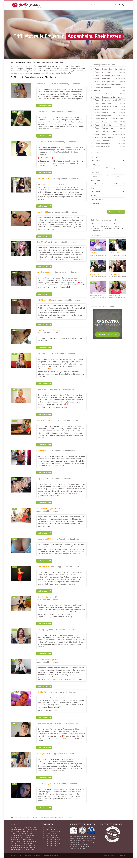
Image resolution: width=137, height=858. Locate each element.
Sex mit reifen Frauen (52, 837)
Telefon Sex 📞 (119, 5)
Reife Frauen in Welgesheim (108, 116)
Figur (92, 188)
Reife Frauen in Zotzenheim (108, 140)
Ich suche (94, 157)
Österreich (23, 831)
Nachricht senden (43, 106)
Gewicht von (95, 180)
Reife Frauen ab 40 (55, 839)
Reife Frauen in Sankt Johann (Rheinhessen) (108, 119)
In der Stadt (95, 203)
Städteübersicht (50, 829)
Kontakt (104, 855)
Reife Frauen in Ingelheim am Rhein (108, 106)
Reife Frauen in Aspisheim (108, 94)
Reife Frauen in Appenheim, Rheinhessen (58, 818)
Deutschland (27, 818)
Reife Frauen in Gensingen (105, 134)
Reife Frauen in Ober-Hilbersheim (108, 72)
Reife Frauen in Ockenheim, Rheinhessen (108, 89)
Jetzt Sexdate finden (116, 212)
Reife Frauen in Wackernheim (108, 128)
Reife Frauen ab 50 (55, 841)
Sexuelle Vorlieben (50, 833)
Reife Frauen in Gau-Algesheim (108, 81)
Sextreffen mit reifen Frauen (27, 829)
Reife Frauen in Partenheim (108, 103)
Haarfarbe (94, 196)
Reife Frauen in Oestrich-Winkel (108, 137)
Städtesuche (105, 5)
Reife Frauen (76, 5)
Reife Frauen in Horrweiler (105, 100)
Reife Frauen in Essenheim (108, 144)
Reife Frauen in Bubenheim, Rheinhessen (108, 75)
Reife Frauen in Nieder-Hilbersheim (108, 69)
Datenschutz (112, 855)
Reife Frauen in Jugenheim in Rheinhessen (108, 97)
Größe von (95, 172)
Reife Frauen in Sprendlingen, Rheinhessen (108, 131)
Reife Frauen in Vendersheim (105, 122)
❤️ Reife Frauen (16, 818)
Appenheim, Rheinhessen (69, 84)
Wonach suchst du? (90, 5)
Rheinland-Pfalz (38, 818)
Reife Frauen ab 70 (55, 845)
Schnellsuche (49, 827)
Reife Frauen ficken (51, 835)
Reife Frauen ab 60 (55, 843)
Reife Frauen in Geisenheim (108, 125)
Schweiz (14, 833)
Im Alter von (95, 165)
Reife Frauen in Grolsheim (108, 147)
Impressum (121, 855)
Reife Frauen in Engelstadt (105, 78)
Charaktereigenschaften (52, 831)
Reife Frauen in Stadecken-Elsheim (108, 112)
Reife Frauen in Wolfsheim (108, 109)
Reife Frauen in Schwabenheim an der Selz (108, 84)
